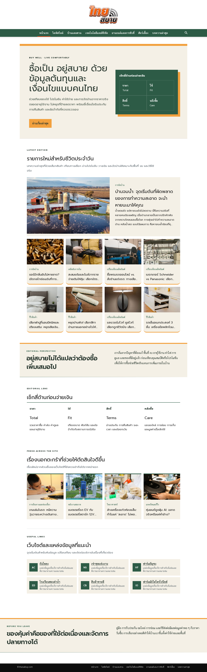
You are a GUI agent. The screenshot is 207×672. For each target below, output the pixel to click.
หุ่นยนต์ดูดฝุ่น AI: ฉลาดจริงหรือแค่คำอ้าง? (160, 512)
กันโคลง (44, 563)
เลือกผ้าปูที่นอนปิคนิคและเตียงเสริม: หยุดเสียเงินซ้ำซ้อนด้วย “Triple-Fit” (45, 327)
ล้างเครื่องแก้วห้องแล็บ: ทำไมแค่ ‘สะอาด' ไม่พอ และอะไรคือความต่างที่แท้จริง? (122, 517)
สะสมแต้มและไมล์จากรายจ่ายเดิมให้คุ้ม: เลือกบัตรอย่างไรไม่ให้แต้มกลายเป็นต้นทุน (83, 281)
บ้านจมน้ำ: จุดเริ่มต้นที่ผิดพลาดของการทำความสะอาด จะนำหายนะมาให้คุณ (144, 198)
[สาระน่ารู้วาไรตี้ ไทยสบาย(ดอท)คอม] (103, 14)
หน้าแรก (44, 32)
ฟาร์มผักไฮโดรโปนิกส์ (155, 581)
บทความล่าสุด (160, 32)
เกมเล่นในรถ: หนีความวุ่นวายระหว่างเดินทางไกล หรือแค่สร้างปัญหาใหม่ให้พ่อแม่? (43, 517)
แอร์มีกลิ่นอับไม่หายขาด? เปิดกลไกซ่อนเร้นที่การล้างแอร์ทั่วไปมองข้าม (44, 279)
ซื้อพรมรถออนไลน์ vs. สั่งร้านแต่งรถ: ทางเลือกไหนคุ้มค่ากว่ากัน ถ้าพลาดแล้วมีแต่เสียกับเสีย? (123, 281)
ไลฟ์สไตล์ (57, 32)
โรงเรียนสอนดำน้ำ (50, 581)
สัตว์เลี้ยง (143, 32)
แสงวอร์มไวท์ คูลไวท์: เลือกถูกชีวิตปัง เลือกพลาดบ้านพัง (120, 327)
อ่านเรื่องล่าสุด (40, 123)
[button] (186, 33)
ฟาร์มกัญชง (149, 563)
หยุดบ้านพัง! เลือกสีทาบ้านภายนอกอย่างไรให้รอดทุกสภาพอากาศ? (82, 327)
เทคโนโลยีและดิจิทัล (96, 32)
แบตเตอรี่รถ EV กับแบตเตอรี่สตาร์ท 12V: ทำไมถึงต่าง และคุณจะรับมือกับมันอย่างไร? (82, 517)
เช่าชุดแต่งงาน (99, 563)
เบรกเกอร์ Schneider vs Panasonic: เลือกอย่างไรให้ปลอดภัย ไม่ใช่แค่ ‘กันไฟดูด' (161, 281)
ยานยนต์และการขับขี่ (123, 32)
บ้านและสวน (74, 32)
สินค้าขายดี (97, 581)
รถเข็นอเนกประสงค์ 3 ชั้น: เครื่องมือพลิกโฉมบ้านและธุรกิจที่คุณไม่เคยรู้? (161, 329)
